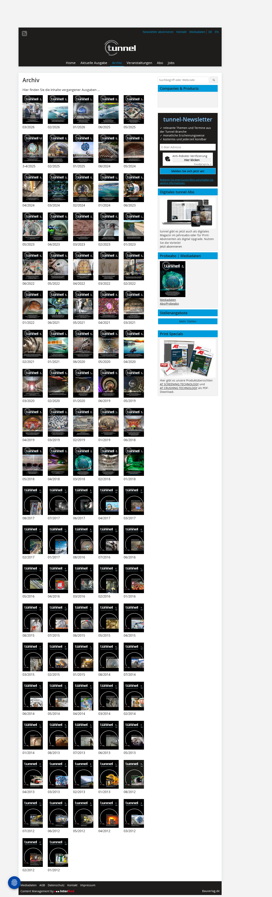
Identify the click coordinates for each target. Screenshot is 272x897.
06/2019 (104, 401)
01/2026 (79, 127)
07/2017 (54, 518)
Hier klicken (192, 160)
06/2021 (54, 322)
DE (210, 32)
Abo (160, 62)
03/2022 (104, 283)
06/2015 (79, 635)
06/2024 (104, 166)
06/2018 (130, 440)
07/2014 (130, 674)
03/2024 (54, 205)
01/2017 (54, 557)
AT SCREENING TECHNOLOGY (179, 384)
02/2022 (130, 283)
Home (71, 62)
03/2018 (79, 479)
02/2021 (28, 362)
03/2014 (104, 713)
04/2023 (54, 244)
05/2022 (54, 283)
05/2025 (130, 127)
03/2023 (79, 244)
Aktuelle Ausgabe (93, 62)
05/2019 (130, 401)
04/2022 (79, 283)
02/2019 (79, 440)
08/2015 (28, 635)
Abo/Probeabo (169, 303)
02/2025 (54, 166)
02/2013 (79, 792)
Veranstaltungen (139, 62)
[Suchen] (214, 80)
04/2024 (28, 205)
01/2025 (79, 166)
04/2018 (54, 479)
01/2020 (79, 401)
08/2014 (104, 674)
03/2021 (130, 322)
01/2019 (104, 440)
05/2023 (28, 244)
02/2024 (79, 205)
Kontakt (181, 32)
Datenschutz (56, 885)
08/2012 (130, 792)
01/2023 (130, 244)
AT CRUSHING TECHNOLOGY (178, 388)
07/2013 (79, 753)
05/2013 (130, 753)
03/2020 (28, 401)
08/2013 (54, 753)
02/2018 (104, 479)
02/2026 (54, 127)
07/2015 (54, 635)
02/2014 (130, 713)
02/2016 (104, 596)
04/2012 (104, 831)
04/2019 (28, 440)
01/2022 (28, 322)
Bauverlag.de (211, 891)
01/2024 (104, 205)
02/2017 (28, 557)
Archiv (117, 62)
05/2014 (54, 713)
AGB (42, 885)
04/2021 (104, 322)
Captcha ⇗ (202, 164)
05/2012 (79, 831)
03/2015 (28, 674)
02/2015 (54, 674)
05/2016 (28, 596)
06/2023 (130, 205)
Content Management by (37, 891)
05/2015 (104, 635)
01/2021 (54, 362)
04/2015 (130, 635)
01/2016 (130, 596)
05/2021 (79, 322)
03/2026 (28, 127)
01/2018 (130, 479)
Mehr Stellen (187, 321)
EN (217, 32)
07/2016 (104, 557)
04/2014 (79, 713)
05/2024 (130, 166)
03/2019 (54, 440)
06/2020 (79, 362)
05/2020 (104, 362)
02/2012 (28, 870)
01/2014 (28, 753)
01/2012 (54, 870)
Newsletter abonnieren (158, 32)
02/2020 (54, 401)
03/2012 (130, 831)
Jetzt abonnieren (171, 246)
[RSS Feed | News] (24, 34)
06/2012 (54, 831)
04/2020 (130, 362)
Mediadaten (197, 32)
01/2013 (104, 792)
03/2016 (79, 596)
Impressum (87, 885)
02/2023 (104, 244)
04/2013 (28, 792)
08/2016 (79, 557)
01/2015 (79, 674)
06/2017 (79, 518)
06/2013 (104, 753)
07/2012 (28, 831)
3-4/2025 (29, 166)
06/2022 (28, 283)
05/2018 (28, 479)
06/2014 (28, 713)
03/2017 (130, 518)
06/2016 (130, 557)
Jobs (171, 62)
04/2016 (54, 596)
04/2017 (104, 518)
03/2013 (54, 792)
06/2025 (104, 127)
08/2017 (28, 518)
